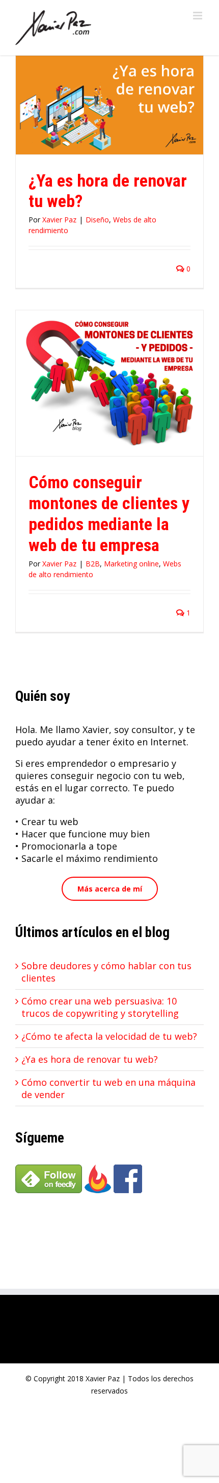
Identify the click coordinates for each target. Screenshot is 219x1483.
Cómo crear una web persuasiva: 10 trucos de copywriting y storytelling (100, 1007)
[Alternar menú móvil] (198, 15)
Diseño (97, 219)
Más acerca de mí (109, 889)
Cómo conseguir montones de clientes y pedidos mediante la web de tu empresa (109, 513)
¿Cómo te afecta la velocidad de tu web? (109, 1036)
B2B (93, 563)
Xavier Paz (59, 219)
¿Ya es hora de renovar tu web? (89, 1059)
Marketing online (131, 563)
